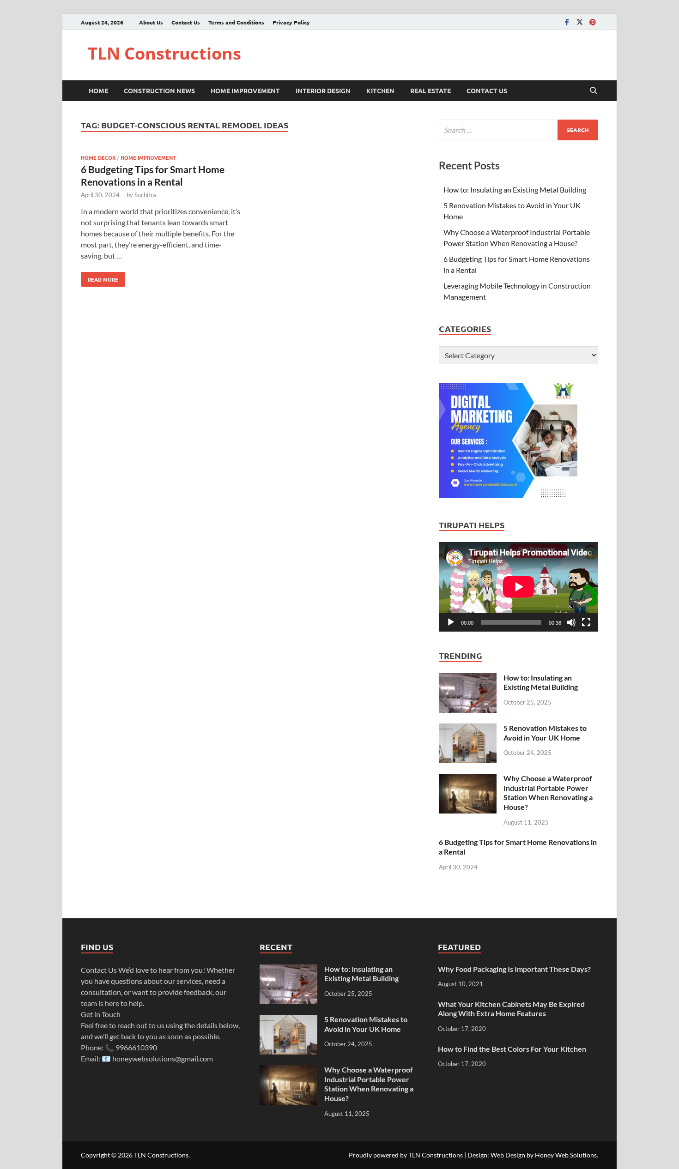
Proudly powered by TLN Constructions (406, 1155)
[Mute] (571, 622)
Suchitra (145, 195)
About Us (151, 22)
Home (98, 90)
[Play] (450, 622)
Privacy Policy (291, 22)
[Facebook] (566, 22)
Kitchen (380, 90)
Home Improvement (245, 90)
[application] (518, 587)
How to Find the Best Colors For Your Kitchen (512, 1048)
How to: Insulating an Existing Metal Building (514, 189)
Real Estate (430, 90)
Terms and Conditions (236, 22)
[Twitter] (579, 22)
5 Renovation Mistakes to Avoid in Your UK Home (545, 732)
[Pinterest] (592, 22)
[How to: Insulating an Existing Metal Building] (468, 678)
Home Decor (98, 157)
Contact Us (185, 22)
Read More (99, 277)
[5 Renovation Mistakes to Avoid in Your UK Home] (468, 728)
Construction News (159, 90)
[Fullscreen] (586, 622)
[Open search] (593, 91)
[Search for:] (518, 130)
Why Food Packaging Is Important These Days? (514, 968)
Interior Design (323, 90)
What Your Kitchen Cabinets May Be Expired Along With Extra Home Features (511, 1009)
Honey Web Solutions (566, 1155)
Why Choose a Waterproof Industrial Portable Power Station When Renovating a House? (548, 792)
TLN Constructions (164, 53)
